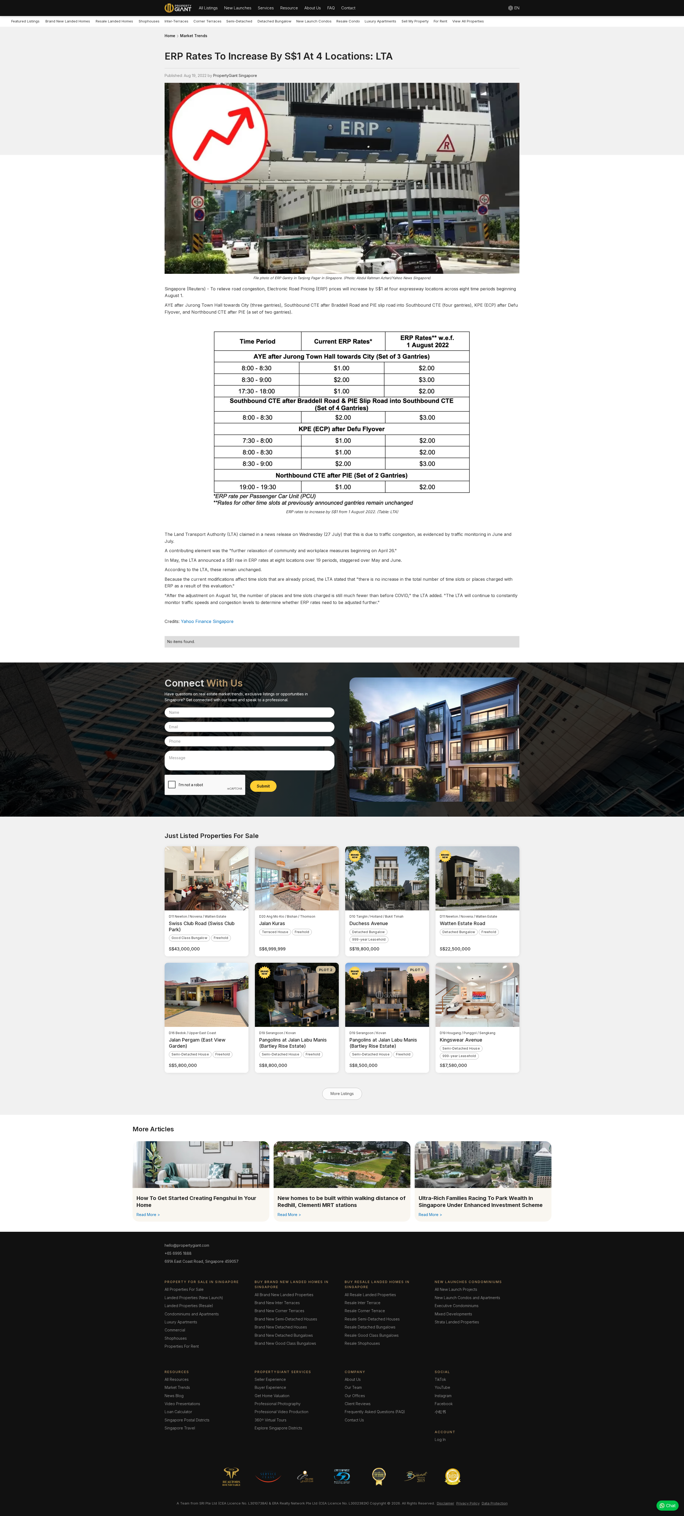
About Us (312, 7)
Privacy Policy (468, 1503)
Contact (348, 7)
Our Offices (355, 1395)
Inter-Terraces (176, 21)
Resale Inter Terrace (362, 1302)
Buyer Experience (270, 1387)
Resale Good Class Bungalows (372, 1335)
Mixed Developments (453, 1314)
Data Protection (495, 1503)
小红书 (440, 1411)
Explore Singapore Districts (278, 1428)
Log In (440, 1439)
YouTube (442, 1387)
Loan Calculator (178, 1411)
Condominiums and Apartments (192, 1314)
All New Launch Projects (456, 1289)
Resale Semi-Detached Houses (372, 1319)
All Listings (208, 7)
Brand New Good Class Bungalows (285, 1343)
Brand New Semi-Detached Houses (286, 1319)
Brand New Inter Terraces (277, 1302)
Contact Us (354, 1420)
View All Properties (468, 21)
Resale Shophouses (362, 1343)
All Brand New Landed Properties (284, 1294)
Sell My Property (415, 21)
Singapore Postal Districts (187, 1420)
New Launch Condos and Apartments (467, 1297)
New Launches (237, 7)
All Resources (177, 1379)
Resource (289, 7)
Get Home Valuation (272, 1395)
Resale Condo (348, 21)
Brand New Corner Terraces (279, 1310)
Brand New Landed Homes (67, 21)
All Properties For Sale (184, 1289)
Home (170, 35)
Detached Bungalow (275, 21)
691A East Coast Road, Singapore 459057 (202, 1261)
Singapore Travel (180, 1428)
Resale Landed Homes (114, 21)
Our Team (353, 1387)
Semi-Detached (239, 21)
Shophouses (149, 21)
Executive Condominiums (457, 1305)
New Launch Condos (314, 21)
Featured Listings (25, 21)
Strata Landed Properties (457, 1322)
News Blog (174, 1395)
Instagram (443, 1395)
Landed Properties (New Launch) (194, 1297)
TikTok (440, 1379)
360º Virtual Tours (270, 1420)
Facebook (444, 1403)
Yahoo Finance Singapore (207, 621)
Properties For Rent (182, 1346)
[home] (178, 8)
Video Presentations (182, 1403)
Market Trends (193, 35)
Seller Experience (270, 1379)
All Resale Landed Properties (370, 1294)
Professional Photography (278, 1403)
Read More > (148, 1214)
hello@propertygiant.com (187, 1245)
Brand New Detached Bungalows (284, 1335)
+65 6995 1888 (178, 1253)
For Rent (440, 21)
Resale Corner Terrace (365, 1310)
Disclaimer (445, 1503)
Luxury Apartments (380, 21)
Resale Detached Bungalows (370, 1327)
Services (266, 7)
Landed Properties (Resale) (189, 1305)
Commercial (175, 1330)
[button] (208, 8)
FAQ (331, 7)
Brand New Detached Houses (281, 1327)
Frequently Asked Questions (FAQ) (375, 1411)
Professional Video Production (281, 1411)
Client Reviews (358, 1403)
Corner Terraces (207, 21)
